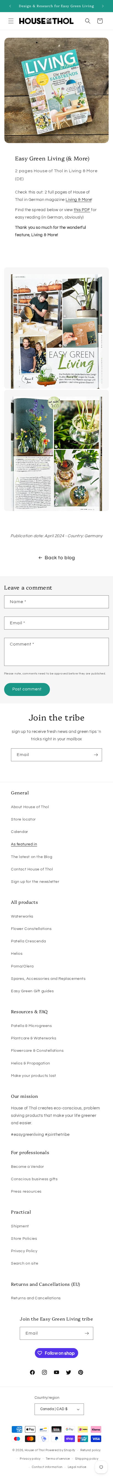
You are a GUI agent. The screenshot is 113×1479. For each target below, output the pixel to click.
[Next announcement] (103, 6)
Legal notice (77, 1467)
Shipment (20, 1226)
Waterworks (22, 916)
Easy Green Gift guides (32, 991)
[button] (11, 21)
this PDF (82, 210)
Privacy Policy (24, 1251)
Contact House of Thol (32, 869)
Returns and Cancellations (36, 1298)
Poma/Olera (22, 966)
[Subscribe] (96, 754)
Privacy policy (30, 1458)
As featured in (24, 844)
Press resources (26, 1191)
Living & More (78, 200)
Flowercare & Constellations (37, 1051)
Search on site (24, 1263)
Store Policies (24, 1239)
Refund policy (90, 1450)
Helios (17, 954)
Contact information (47, 1467)
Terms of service (58, 1458)
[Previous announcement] (10, 6)
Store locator (23, 819)
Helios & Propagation (30, 1063)
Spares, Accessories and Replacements (48, 979)
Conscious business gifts (34, 1179)
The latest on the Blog (31, 857)
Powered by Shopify (60, 1450)
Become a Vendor (27, 1167)
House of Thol (35, 1450)
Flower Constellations (31, 929)
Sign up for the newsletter (35, 882)
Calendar (19, 832)
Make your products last (33, 1076)
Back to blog (60, 557)
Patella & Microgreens (31, 1026)
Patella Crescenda (28, 941)
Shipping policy (86, 1458)
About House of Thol (30, 807)
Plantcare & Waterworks (33, 1038)
